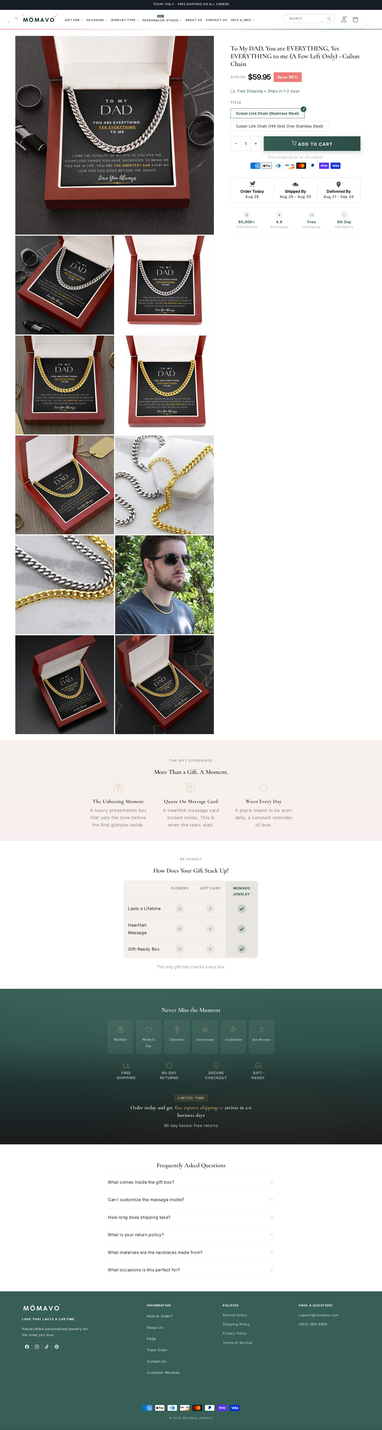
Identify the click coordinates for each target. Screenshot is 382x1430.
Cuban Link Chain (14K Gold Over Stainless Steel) (279, 126)
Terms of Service (238, 1343)
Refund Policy (235, 1315)
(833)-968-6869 (313, 1324)
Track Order (157, 1350)
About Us (155, 1327)
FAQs (151, 1339)
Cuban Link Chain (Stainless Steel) (267, 113)
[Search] (329, 19)
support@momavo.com (319, 1315)
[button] (74, 20)
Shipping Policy (236, 1324)
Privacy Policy (235, 1333)
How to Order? (160, 1316)
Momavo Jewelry (198, 1418)
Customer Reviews (163, 1372)
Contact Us (156, 1361)
